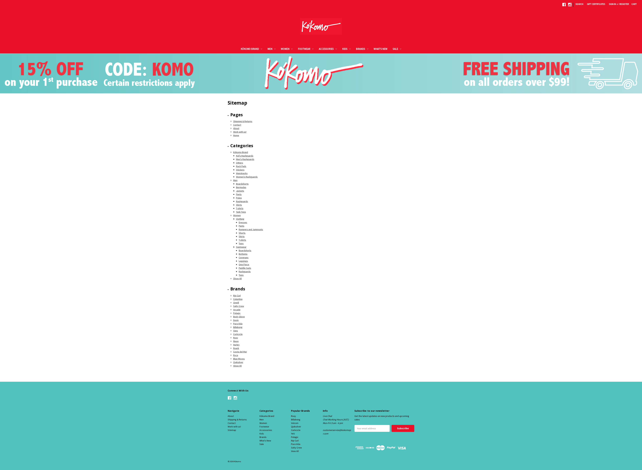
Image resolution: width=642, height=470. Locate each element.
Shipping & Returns (242, 121)
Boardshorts (242, 183)
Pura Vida (237, 323)
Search (579, 4)
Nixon (236, 341)
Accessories (326, 48)
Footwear (304, 48)
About (236, 128)
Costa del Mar (240, 351)
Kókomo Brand (250, 48)
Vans (235, 330)
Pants (239, 194)
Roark (236, 348)
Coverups (243, 257)
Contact (237, 124)
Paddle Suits (245, 268)
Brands (360, 48)
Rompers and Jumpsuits (251, 229)
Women (285, 48)
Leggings (243, 260)
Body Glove (239, 316)
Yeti (293, 433)
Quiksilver (238, 362)
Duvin (236, 320)
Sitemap (232, 430)
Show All (237, 278)
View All (295, 451)
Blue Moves (239, 358)
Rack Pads (241, 166)
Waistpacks (242, 173)
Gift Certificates (596, 4)
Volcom (294, 423)
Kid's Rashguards (244, 155)
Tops (241, 243)
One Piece (244, 264)
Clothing (240, 218)
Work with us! (239, 131)
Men (270, 48)
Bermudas (241, 187)
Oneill (236, 302)
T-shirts (239, 208)
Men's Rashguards (245, 159)
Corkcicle (238, 334)
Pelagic (237, 313)
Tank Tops (241, 211)
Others (239, 162)
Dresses (243, 222)
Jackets (240, 190)
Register (624, 4)
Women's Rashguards (247, 176)
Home (236, 135)
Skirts (242, 236)
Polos (239, 197)
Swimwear (241, 246)
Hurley (236, 344)
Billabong (237, 327)
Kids (344, 48)
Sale (395, 48)
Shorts (242, 232)
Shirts (239, 204)
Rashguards (242, 201)
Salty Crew (238, 306)
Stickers (240, 169)
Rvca (235, 355)
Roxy (235, 337)
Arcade (236, 309)
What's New (380, 48)
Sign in (612, 4)
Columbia (237, 299)
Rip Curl (237, 295)
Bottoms (243, 253)
